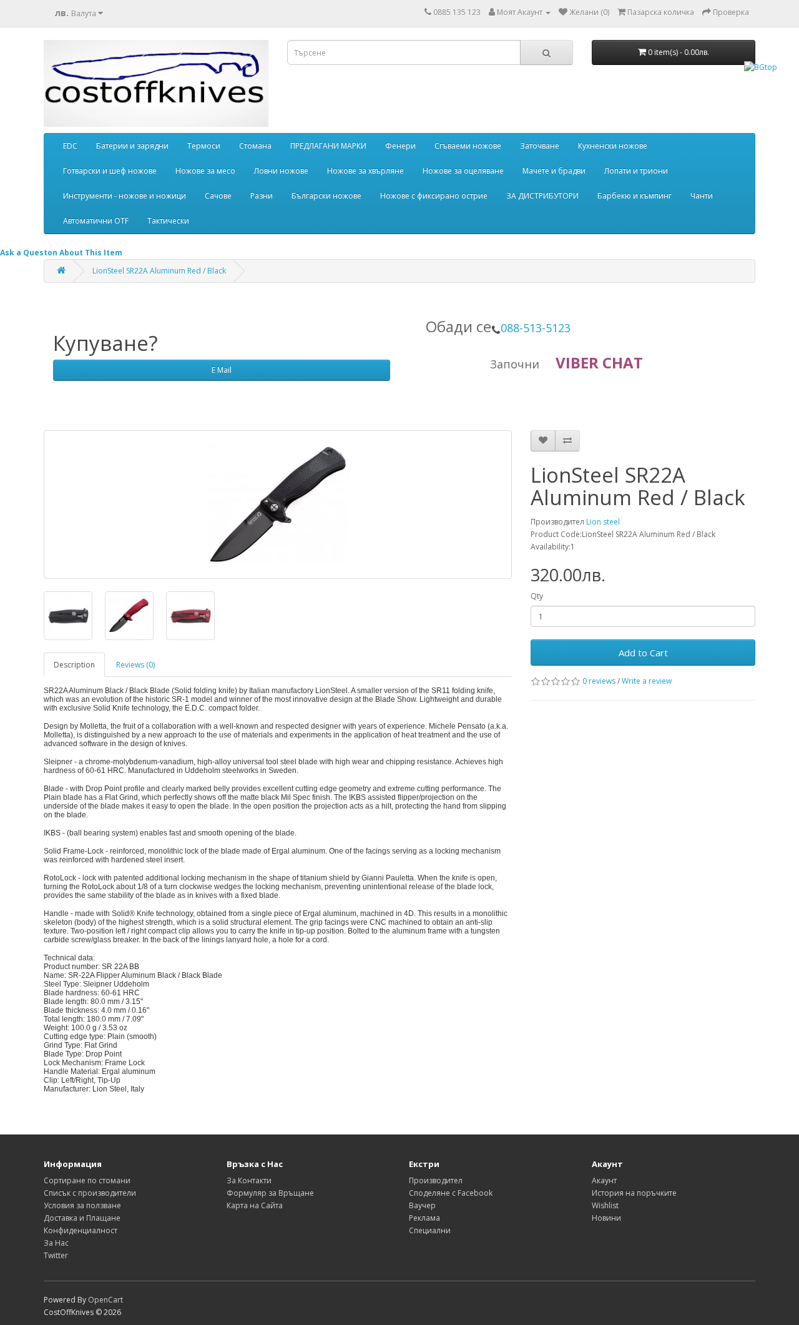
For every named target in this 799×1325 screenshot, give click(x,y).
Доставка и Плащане (82, 1218)
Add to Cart (643, 652)
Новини (606, 1218)
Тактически (168, 220)
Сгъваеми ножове (467, 145)
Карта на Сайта (255, 1205)
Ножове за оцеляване (463, 170)
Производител (436, 1180)
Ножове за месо (205, 170)
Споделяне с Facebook (451, 1193)
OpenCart (105, 1299)
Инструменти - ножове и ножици (124, 195)
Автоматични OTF (96, 220)
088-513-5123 (536, 327)
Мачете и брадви (554, 170)
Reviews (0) (135, 664)
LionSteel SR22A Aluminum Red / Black (159, 270)
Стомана (255, 145)
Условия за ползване (82, 1205)
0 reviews (598, 681)
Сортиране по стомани (87, 1180)
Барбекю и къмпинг (634, 195)
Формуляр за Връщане (270, 1193)
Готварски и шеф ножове (110, 170)
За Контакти (249, 1180)
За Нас (56, 1243)
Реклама (424, 1218)
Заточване (539, 145)
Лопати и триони (636, 170)
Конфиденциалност (80, 1230)
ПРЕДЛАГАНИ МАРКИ (328, 145)
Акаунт (604, 1180)
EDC (70, 145)
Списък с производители (90, 1193)
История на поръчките (634, 1193)
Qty (537, 596)
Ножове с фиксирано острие (434, 195)
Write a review (647, 681)
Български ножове (326, 195)
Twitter (56, 1255)
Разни (261, 195)
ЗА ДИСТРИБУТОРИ (542, 195)
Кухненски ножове (612, 145)
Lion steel (603, 521)
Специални (430, 1230)
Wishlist (605, 1205)
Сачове (218, 195)
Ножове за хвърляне (365, 170)
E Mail (222, 370)
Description (74, 664)
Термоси (203, 145)
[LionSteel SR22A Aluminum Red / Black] (278, 504)
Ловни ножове (281, 170)
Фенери (400, 145)
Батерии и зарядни (132, 145)
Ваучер (422, 1205)
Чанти (701, 195)
